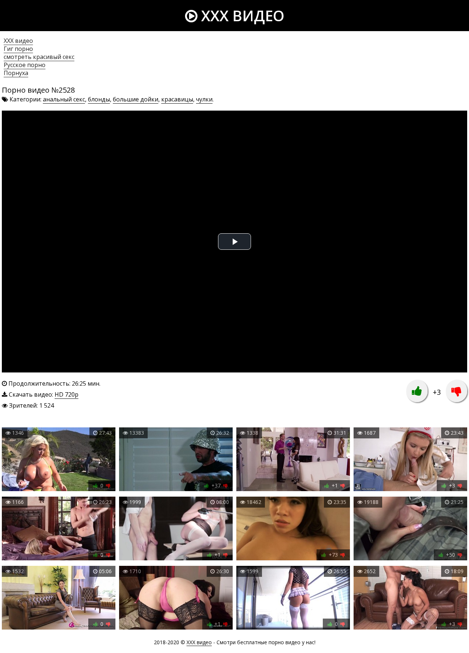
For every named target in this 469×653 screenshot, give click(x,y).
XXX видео (240, 15)
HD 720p (66, 394)
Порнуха (16, 73)
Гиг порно (18, 49)
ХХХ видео (18, 41)
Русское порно (24, 65)
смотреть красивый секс (39, 57)
